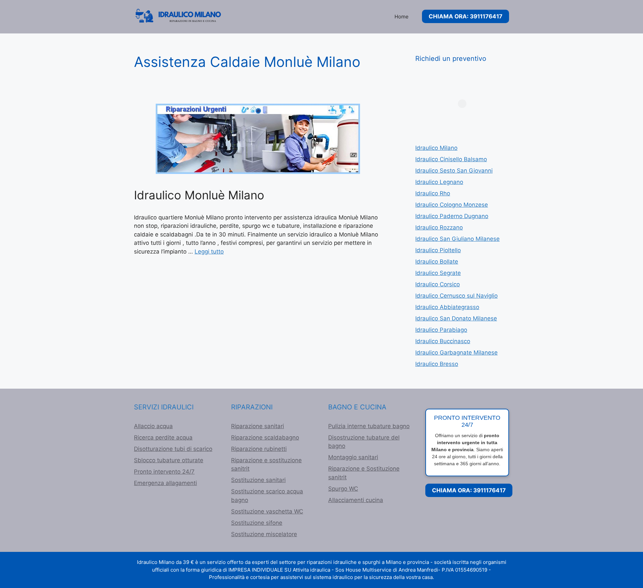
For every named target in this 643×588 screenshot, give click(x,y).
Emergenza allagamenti (165, 483)
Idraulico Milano (436, 147)
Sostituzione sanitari (258, 480)
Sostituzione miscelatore (264, 534)
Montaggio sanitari (353, 457)
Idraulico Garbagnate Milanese (456, 352)
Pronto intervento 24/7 (164, 471)
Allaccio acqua (153, 426)
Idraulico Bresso (436, 364)
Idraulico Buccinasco (442, 341)
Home (402, 16)
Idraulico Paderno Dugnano (451, 216)
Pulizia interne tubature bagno (369, 426)
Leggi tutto (209, 251)
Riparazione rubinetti (259, 449)
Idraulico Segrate (438, 273)
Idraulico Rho (432, 193)
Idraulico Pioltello (438, 250)
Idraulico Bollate (436, 261)
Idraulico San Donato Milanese (456, 318)
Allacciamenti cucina (355, 500)
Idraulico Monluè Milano (199, 195)
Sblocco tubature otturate (168, 460)
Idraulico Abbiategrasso (447, 307)
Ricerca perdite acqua (163, 437)
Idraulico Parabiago (441, 329)
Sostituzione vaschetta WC (267, 511)
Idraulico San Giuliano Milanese (457, 238)
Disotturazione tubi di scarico (173, 449)
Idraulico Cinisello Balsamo (451, 159)
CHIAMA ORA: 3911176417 (465, 16)
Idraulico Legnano (439, 182)
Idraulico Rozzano (439, 227)
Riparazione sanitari (257, 426)
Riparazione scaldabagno (265, 437)
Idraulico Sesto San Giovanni (454, 170)
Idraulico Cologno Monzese (451, 204)
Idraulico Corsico (437, 284)
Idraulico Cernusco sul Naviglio (456, 295)
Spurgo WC (343, 488)
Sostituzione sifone (256, 522)
